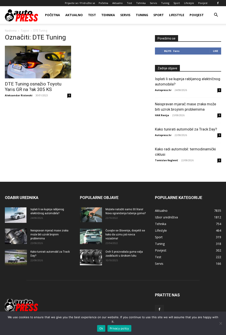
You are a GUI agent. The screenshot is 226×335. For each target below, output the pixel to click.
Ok (101, 328)
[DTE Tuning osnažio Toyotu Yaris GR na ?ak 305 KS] (38, 62)
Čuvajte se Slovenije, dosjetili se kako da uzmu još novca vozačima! (125, 234)
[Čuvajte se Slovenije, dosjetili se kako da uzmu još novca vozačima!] (91, 236)
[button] (216, 15)
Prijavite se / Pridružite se (80, 3)
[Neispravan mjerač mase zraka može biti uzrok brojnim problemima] (16, 236)
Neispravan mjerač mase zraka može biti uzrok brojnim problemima (49, 234)
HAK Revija (162, 115)
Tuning (165, 3)
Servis (153, 3)
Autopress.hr (163, 90)
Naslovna (11, 30)
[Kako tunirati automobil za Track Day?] (16, 257)
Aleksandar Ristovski (18, 95)
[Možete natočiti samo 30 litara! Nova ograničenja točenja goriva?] (91, 214)
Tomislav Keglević (166, 160)
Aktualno (117, 3)
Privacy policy (119, 328)
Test (129, 3)
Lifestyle (189, 3)
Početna (103, 3)
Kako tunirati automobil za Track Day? (186, 129)
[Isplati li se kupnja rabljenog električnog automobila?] (15, 215)
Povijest (202, 3)
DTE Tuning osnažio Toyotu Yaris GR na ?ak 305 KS (33, 86)
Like (215, 51)
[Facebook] (218, 3)
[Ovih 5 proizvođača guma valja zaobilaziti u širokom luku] (91, 257)
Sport (176, 3)
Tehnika (141, 3)
